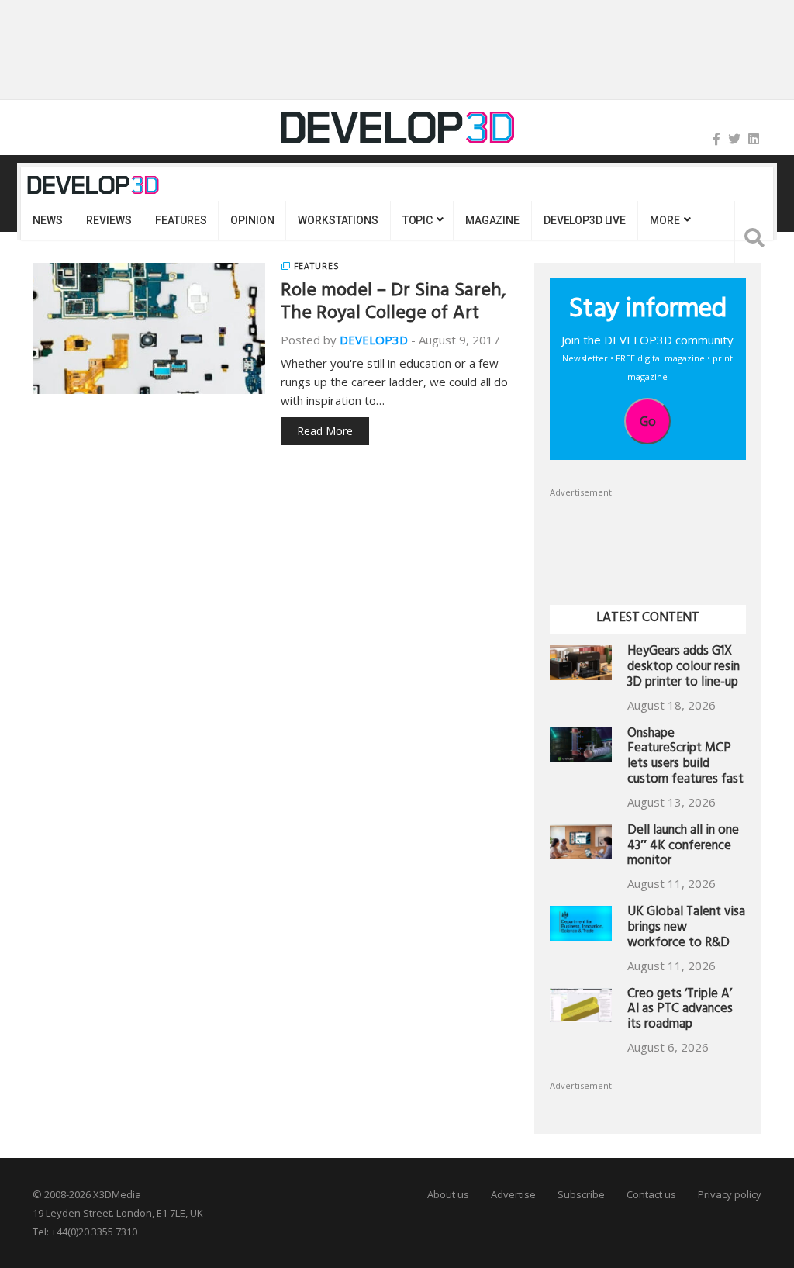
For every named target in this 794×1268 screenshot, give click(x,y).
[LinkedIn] (753, 138)
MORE (664, 220)
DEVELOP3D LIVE (585, 220)
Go (648, 421)
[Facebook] (716, 138)
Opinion (252, 220)
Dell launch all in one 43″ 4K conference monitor (683, 847)
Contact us (651, 1194)
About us (448, 1194)
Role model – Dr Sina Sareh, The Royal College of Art (393, 304)
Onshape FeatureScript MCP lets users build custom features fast (685, 758)
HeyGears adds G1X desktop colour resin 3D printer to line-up (683, 668)
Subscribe (581, 1194)
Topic (417, 220)
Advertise (513, 1194)
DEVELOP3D (374, 339)
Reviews (108, 220)
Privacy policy (729, 1194)
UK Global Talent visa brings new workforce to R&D (686, 928)
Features (180, 220)
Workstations (338, 220)
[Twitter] (734, 138)
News (47, 220)
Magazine (492, 220)
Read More (325, 430)
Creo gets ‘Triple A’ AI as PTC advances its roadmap (680, 1010)
